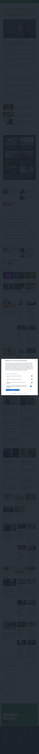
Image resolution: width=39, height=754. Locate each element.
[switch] (31, 376)
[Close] (36, 361)
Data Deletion (14, 393)
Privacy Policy (25, 393)
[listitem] (19, 373)
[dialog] (19, 377)
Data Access (19, 393)
